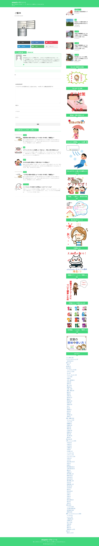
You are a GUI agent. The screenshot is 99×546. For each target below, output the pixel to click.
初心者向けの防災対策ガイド (81, 11)
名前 (16, 105)
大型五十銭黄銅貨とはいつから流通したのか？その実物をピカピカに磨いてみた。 (81, 47)
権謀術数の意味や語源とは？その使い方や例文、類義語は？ (38, 137)
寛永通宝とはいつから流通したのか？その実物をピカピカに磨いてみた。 (81, 58)
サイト (16, 117)
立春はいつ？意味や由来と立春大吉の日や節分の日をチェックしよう (81, 23)
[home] (24, 64)
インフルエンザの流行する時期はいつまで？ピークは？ (37, 187)
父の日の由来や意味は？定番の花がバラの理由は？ (36, 162)
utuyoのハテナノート (19, 2)
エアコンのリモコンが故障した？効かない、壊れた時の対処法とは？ (41, 150)
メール (17, 111)
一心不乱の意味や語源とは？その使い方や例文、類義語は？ (38, 174)
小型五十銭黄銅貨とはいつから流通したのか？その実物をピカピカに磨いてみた (81, 35)
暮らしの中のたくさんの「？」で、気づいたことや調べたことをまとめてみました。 (49, 541)
